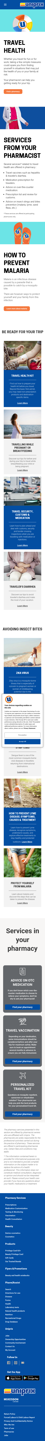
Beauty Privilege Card (14, 1254)
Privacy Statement (29, 728)
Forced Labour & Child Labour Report (19, 1417)
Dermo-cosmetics (12, 1233)
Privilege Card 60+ (13, 1251)
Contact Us (10, 1346)
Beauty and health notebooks (17, 1275)
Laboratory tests (12, 1307)
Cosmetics (9, 1237)
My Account (10, 1350)
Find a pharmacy (13, 92)
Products (10, 1244)
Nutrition (9, 1314)
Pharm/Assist (12, 1283)
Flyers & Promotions (16, 1269)
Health (8, 1304)
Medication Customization (16, 1208)
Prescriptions (10, 1205)
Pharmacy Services (15, 1198)
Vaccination (10, 1215)
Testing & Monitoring (14, 1212)
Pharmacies (9, 1432)
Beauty (9, 1227)
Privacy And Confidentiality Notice (18, 1421)
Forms (8, 1300)
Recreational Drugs (13, 1318)
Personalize (22, 735)
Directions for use (12, 1293)
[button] (8, 1363)
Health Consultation (13, 1219)
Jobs (7, 1336)
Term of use (9, 1428)
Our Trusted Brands (13, 1261)
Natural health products (15, 1311)
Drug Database (11, 1322)
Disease (8, 1297)
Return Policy (9, 1414)
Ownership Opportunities (15, 1339)
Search (8, 1289)
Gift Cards (9, 1258)
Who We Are (9, 1425)
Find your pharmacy (22, 1007)
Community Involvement (15, 1343)
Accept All (22, 741)
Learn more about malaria (16, 309)
